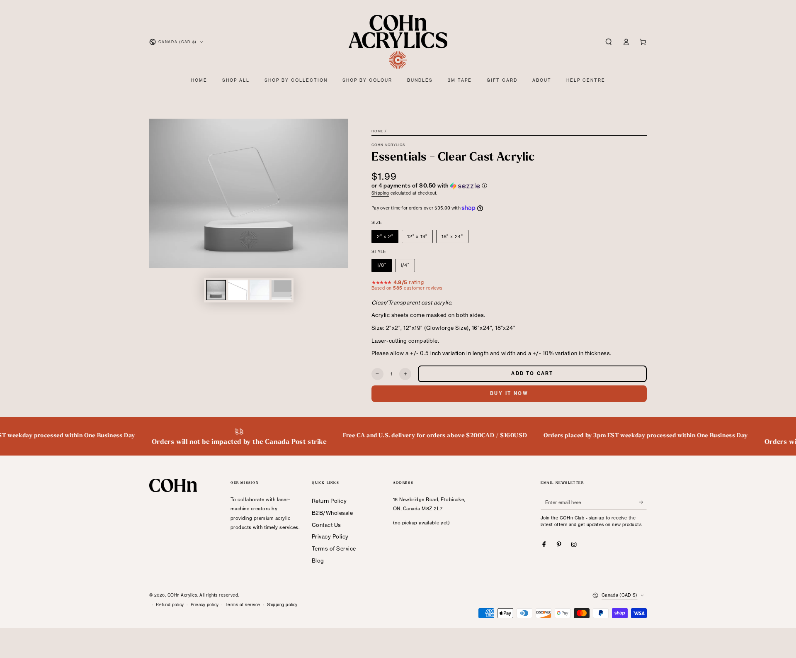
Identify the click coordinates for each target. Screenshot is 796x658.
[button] (608, 41)
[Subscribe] (643, 502)
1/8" (381, 265)
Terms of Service (334, 548)
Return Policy (329, 500)
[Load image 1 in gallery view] (216, 290)
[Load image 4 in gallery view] (281, 290)
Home (377, 131)
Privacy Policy (330, 536)
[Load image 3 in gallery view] (259, 290)
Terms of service (243, 604)
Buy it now (509, 393)
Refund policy (170, 604)
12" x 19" (417, 236)
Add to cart (532, 373)
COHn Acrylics (388, 145)
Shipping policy (282, 604)
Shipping (380, 193)
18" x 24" (452, 236)
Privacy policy (205, 604)
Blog (318, 560)
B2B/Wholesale (332, 512)
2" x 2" (385, 236)
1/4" (405, 265)
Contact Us (326, 525)
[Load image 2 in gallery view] (238, 290)
